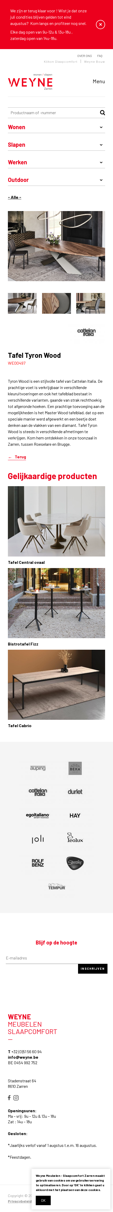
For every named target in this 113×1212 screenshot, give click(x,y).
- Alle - (14, 197)
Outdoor (18, 179)
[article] (86, 332)
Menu (99, 81)
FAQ (99, 55)
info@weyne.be (23, 1056)
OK (43, 1200)
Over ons (84, 55)
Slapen (16, 144)
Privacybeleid (20, 1201)
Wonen (16, 126)
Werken (17, 162)
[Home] (30, 82)
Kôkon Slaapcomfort (61, 61)
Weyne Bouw (94, 61)
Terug (20, 456)
